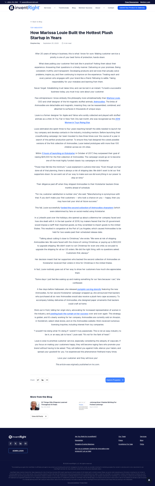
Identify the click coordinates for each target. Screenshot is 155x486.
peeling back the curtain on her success (69, 313)
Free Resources (132, 2)
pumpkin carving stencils (89, 289)
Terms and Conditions (73, 483)
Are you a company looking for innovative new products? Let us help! (92, 450)
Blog (74, 8)
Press (121, 440)
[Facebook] (11, 443)
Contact (111, 8)
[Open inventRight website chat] (149, 480)
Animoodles (99, 101)
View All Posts (37, 416)
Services (47, 8)
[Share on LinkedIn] (42, 379)
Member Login (145, 2)
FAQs (142, 444)
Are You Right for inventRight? (86, 436)
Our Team (122, 436)
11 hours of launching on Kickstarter (58, 153)
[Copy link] (47, 379)
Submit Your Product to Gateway (132, 8)
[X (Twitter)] (16, 443)
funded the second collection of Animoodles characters (87, 207)
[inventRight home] (24, 8)
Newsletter (79, 440)
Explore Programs (113, 380)
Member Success (85, 8)
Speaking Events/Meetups (84, 444)
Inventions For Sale (126, 444)
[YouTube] (25, 443)
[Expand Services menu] (55, 8)
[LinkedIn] (20, 443)
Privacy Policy (83, 483)
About (97, 8)
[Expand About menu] (104, 8)
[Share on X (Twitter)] (38, 379)
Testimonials (64, 8)
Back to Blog (37, 22)
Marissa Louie (113, 98)
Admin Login (18, 451)
